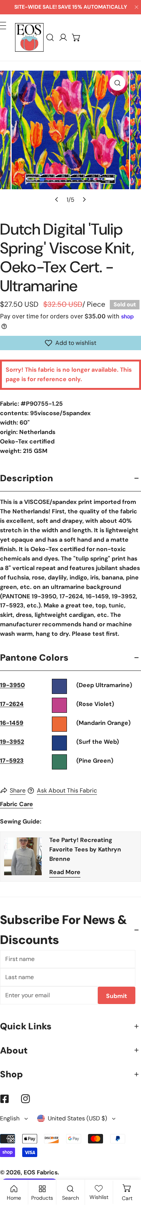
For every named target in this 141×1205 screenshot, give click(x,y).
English (10, 1118)
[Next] (84, 199)
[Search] (50, 37)
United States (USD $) (77, 1118)
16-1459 (11, 723)
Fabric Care (16, 804)
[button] (76, 37)
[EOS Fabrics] (29, 37)
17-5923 (12, 761)
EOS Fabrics (41, 1172)
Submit (116, 996)
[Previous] (57, 199)
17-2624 (12, 704)
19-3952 (12, 742)
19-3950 (12, 685)
